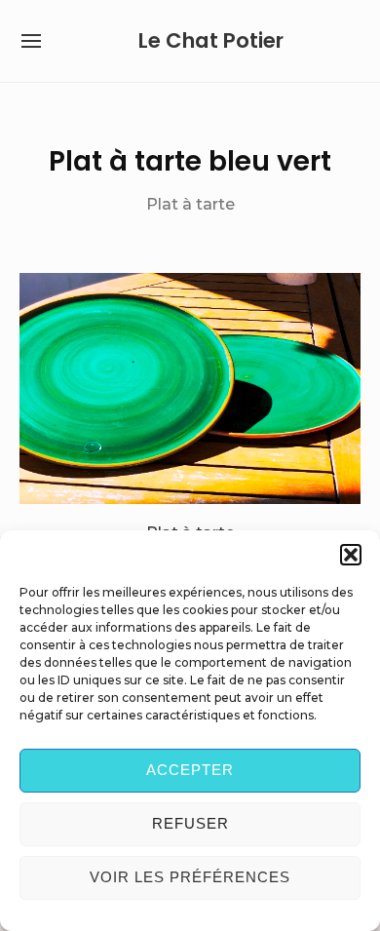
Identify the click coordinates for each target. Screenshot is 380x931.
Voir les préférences (190, 877)
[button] (351, 554)
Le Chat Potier (211, 40)
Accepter (190, 769)
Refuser (190, 823)
